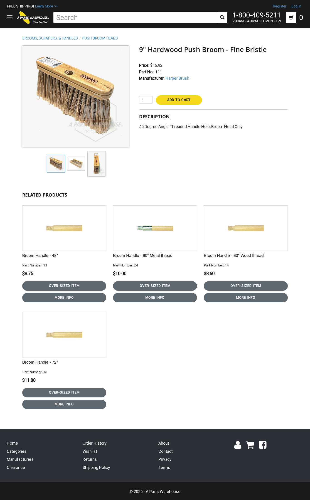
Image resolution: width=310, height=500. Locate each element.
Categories (17, 451)
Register (279, 6)
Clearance (16, 467)
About (163, 443)
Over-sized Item (64, 286)
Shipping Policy (96, 467)
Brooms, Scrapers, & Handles (50, 38)
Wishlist (90, 451)
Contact (165, 451)
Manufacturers (20, 459)
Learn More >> (46, 6)
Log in (296, 6)
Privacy (165, 459)
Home (12, 443)
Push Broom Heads (100, 38)
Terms (164, 467)
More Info (64, 298)
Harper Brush (177, 78)
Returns (90, 459)
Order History (95, 443)
